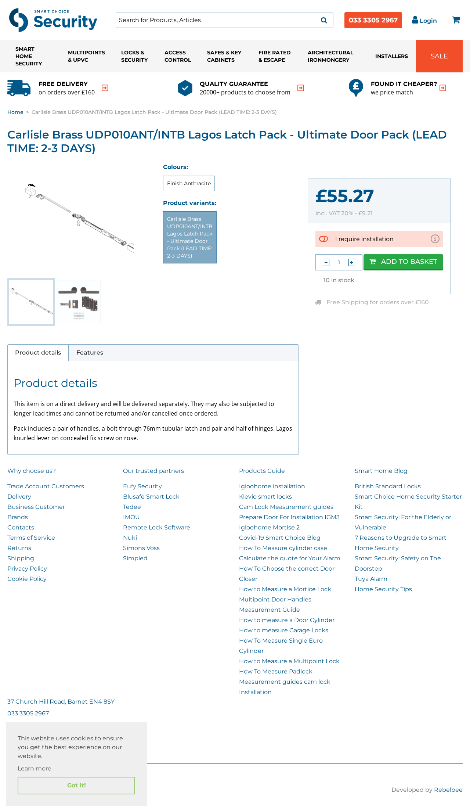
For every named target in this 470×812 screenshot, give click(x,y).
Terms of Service (31, 537)
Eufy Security (142, 486)
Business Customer (36, 506)
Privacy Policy (27, 568)
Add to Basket (409, 262)
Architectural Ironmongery (330, 56)
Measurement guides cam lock (284, 681)
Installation (255, 692)
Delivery (19, 496)
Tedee (132, 506)
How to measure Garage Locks (283, 630)
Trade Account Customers (45, 486)
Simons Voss (141, 548)
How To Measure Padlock (275, 671)
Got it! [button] (76, 785)
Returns (19, 548)
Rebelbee (448, 789)
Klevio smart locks (265, 496)
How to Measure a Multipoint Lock (289, 661)
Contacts (20, 527)
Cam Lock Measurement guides (286, 506)
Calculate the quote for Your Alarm (289, 558)
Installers (391, 56)
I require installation (364, 239)
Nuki (130, 537)
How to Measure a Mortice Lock (285, 589)
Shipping (20, 558)
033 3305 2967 (373, 20)
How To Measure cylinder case (283, 548)
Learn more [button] (34, 768)
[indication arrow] (105, 88)
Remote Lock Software (156, 527)
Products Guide (262, 470)
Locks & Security (134, 56)
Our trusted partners (153, 470)
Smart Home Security (28, 56)
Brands (17, 517)
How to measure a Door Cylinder (287, 620)
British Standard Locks (388, 486)
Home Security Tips (383, 589)
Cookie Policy (27, 578)
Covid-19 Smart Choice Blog (280, 537)
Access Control (177, 56)
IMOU (131, 517)
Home (15, 112)
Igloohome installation (272, 486)
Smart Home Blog (381, 470)
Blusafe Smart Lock (151, 496)
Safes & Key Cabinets (224, 56)
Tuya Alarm (371, 578)
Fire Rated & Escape (274, 56)
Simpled (135, 558)
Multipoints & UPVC (86, 56)
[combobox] (224, 20)
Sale (439, 56)
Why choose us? (31, 470)
